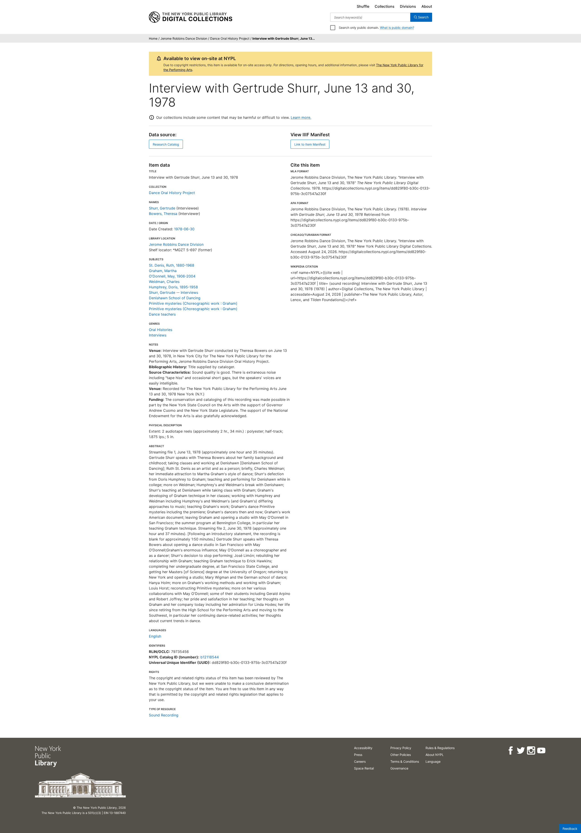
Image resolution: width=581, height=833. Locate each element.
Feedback (570, 829)
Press (358, 755)
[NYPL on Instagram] (531, 750)
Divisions (408, 6)
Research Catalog (166, 144)
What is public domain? (397, 27)
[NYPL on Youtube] (541, 750)
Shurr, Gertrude (162, 208)
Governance (399, 768)
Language (433, 761)
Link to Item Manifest (309, 144)
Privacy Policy (400, 748)
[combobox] (370, 17)
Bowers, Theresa (163, 213)
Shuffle (363, 6)
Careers (360, 761)
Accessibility (363, 748)
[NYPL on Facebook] (510, 750)
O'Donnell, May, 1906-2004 (172, 276)
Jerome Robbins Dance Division (176, 244)
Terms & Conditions (404, 761)
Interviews (189, 292)
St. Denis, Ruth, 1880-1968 (171, 265)
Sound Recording (163, 715)
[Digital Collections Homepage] (190, 17)
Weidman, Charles (164, 281)
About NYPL (435, 755)
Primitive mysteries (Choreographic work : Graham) (193, 303)
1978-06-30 (184, 229)
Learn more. (301, 117)
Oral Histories (160, 329)
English (155, 636)
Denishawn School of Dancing (174, 298)
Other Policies (400, 755)
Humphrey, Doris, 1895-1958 (173, 287)
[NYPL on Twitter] (520, 750)
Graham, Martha (163, 270)
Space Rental (364, 768)
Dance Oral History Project (172, 192)
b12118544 (209, 657)
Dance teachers (162, 314)
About (426, 6)
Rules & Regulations (440, 748)
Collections (384, 6)
